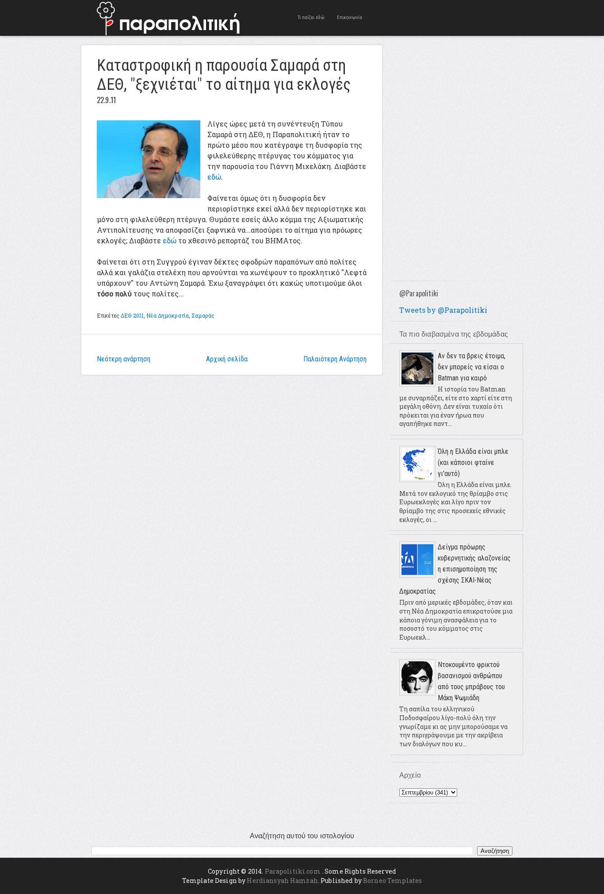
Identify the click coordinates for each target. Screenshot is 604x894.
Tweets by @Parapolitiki (443, 310)
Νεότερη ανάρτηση (123, 359)
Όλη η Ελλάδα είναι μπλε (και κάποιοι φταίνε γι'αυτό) (473, 462)
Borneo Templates (392, 880)
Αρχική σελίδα (227, 359)
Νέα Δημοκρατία (167, 315)
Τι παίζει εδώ (311, 17)
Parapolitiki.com (293, 871)
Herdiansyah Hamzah (282, 880)
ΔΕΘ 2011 (132, 315)
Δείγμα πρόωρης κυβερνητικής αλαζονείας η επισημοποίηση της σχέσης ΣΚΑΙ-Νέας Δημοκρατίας (455, 569)
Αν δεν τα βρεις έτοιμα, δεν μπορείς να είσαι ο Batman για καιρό (471, 367)
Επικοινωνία (349, 17)
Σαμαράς (202, 315)
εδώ (214, 176)
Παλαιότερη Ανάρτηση (335, 359)
